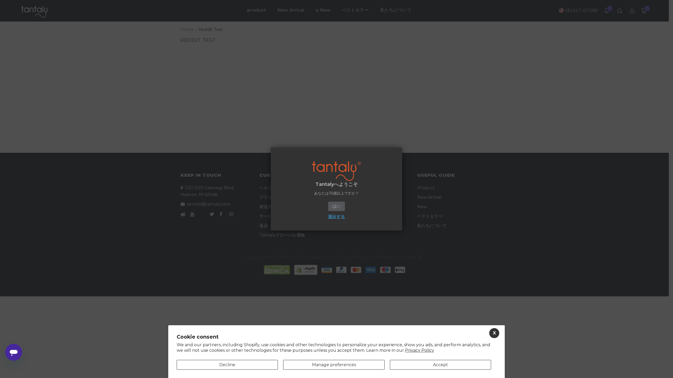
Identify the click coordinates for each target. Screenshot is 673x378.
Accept (440, 364)
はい (336, 206)
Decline (227, 364)
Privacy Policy (419, 350)
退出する (336, 216)
